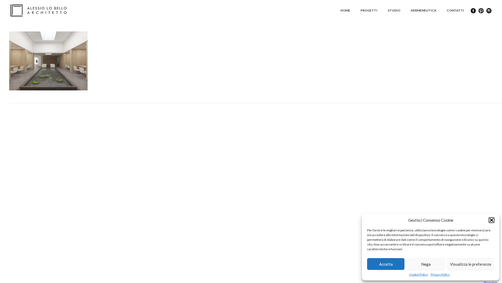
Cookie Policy (418, 274)
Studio (394, 10)
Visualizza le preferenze (470, 264)
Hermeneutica (423, 10)
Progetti (369, 10)
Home (345, 10)
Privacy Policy (440, 274)
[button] (491, 220)
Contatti (455, 10)
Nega (426, 264)
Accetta (386, 264)
